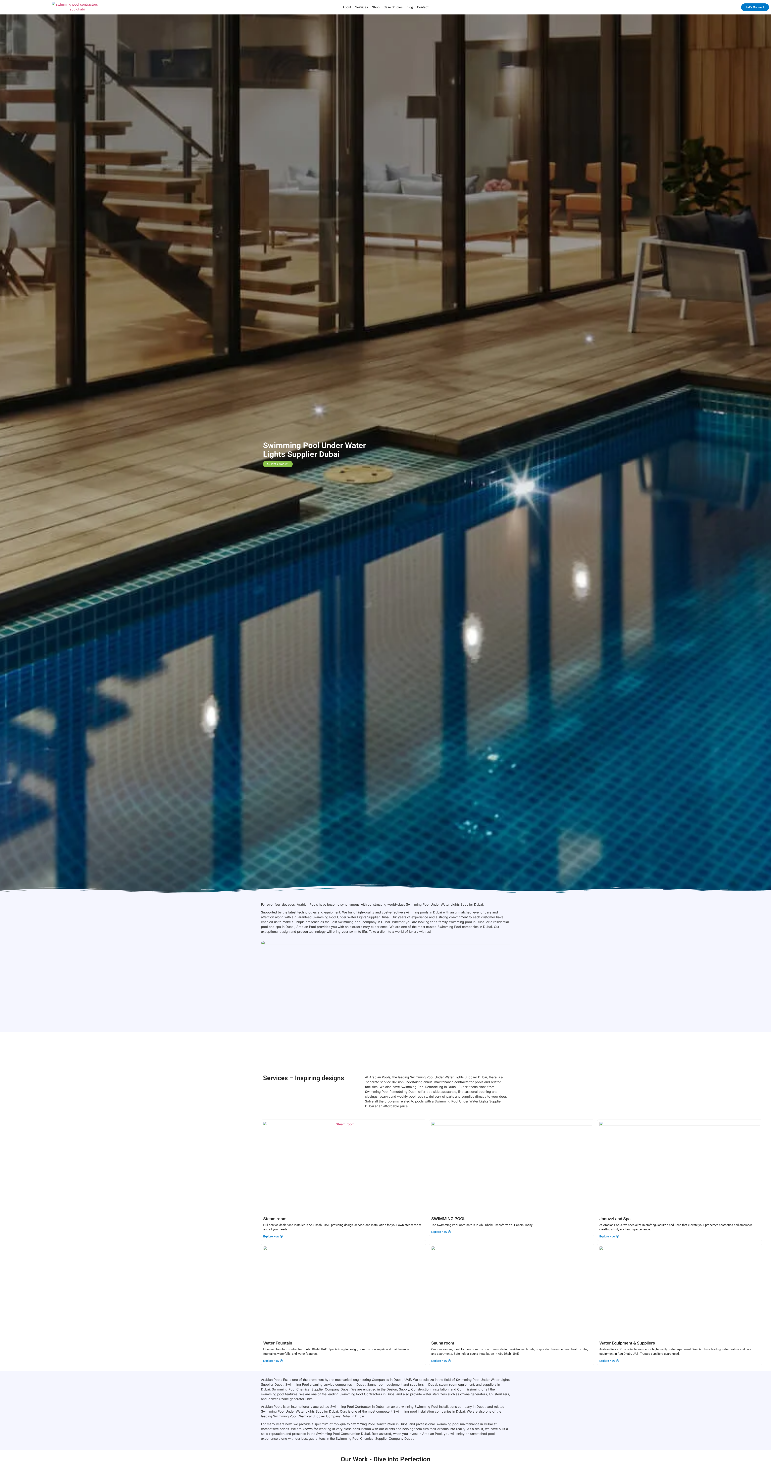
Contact (422, 7)
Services (361, 7)
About (347, 7)
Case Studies (393, 7)
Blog (410, 7)
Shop (375, 7)
